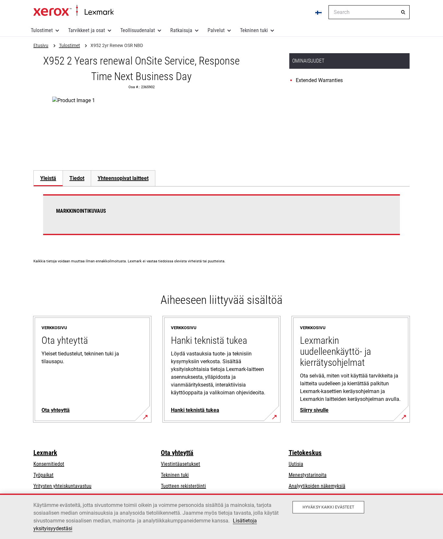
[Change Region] (319, 12)
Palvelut (216, 30)
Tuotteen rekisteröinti (183, 486)
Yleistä (48, 178)
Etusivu (73, 10)
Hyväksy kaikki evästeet (328, 507)
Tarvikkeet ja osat (86, 30)
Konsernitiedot (48, 464)
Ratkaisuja (181, 30)
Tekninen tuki (254, 30)
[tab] (48, 178)
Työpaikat (43, 475)
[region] (221, 516)
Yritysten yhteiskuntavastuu (62, 486)
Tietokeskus (305, 453)
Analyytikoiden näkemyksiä (317, 486)
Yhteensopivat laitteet (123, 178)
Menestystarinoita (308, 475)
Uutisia (296, 464)
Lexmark (45, 453)
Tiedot (76, 178)
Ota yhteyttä (177, 453)
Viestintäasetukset (180, 464)
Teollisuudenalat (137, 30)
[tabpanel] (221, 218)
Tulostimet (42, 30)
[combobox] (369, 12)
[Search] (403, 12)
